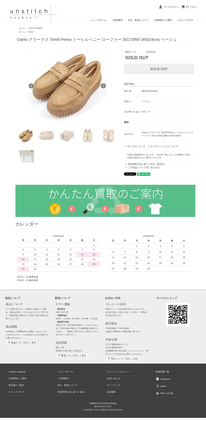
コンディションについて (164, 146)
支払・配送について (138, 20)
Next (103, 86)
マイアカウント (171, 7)
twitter (163, 386)
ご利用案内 (117, 20)
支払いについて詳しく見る (124, 358)
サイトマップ (113, 385)
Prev (31, 86)
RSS (162, 393)
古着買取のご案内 (163, 20)
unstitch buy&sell (16, 371)
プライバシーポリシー (118, 371)
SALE (30, 32)
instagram (165, 378)
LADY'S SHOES (35, 28)
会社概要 (111, 392)
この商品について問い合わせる (143, 167)
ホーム (22, 28)
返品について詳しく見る (23, 342)
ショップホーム (98, 20)
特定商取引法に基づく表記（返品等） (147, 164)
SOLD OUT (159, 68)
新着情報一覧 (162, 371)
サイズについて (136, 146)
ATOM (170, 393)
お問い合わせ (113, 378)
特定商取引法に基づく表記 (70, 392)
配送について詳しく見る (73, 355)
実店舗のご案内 (16, 385)
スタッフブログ (185, 20)
